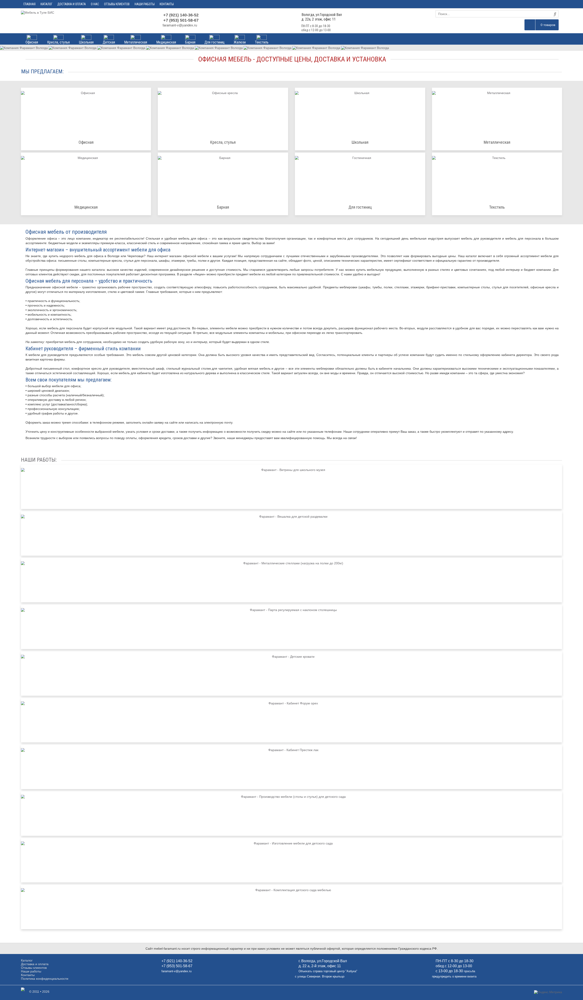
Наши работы (145, 4)
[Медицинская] (86, 177)
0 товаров (548, 25)
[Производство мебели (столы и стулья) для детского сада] (291, 813)
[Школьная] (360, 112)
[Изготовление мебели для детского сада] (291, 860)
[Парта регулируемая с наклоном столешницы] (291, 627)
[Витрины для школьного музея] (291, 487)
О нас (95, 4)
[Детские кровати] (291, 673)
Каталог (46, 4)
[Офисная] (86, 112)
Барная (190, 42)
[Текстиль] (497, 177)
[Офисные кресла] (223, 112)
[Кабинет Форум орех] (291, 720)
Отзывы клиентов (117, 4)
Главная (29, 4)
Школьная (86, 42)
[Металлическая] (497, 112)
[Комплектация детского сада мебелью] (291, 907)
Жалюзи (240, 42)
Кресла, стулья (58, 42)
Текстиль (261, 42)
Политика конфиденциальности (44, 978)
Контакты (167, 4)
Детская (109, 42)
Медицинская (166, 42)
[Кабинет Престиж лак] (291, 767)
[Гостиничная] (360, 177)
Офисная (32, 42)
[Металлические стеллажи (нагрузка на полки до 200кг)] (291, 580)
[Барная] (223, 177)
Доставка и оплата (71, 4)
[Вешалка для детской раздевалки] (291, 533)
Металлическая (135, 42)
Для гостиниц (215, 42)
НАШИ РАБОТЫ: (39, 460)
